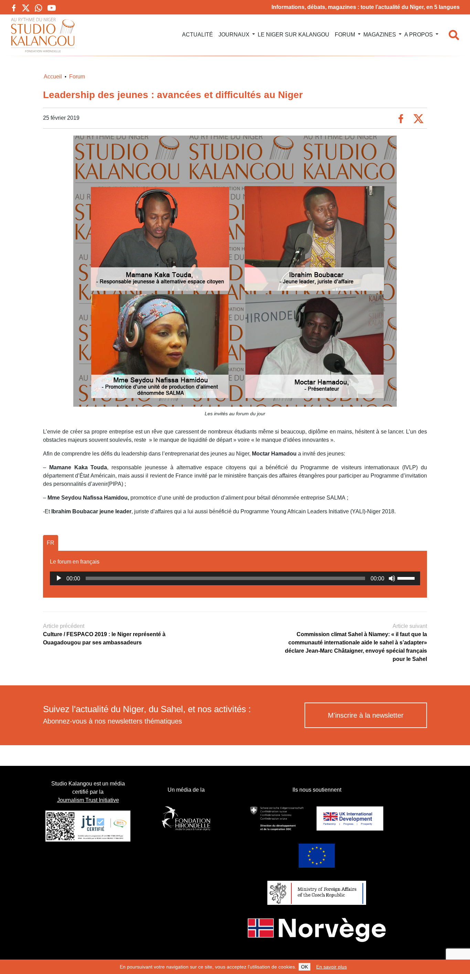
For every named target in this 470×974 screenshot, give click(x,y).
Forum (345, 35)
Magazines (379, 35)
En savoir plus (331, 967)
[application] (235, 578)
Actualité (197, 35)
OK (304, 967)
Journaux (233, 35)
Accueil (53, 76)
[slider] (407, 577)
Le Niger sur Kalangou (293, 35)
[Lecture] (58, 578)
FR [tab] (50, 543)
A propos (418, 35)
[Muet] (391, 578)
